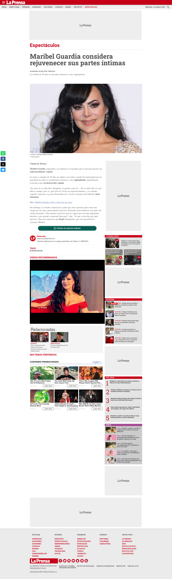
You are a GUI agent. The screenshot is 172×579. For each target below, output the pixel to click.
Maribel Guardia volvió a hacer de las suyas (53, 202)
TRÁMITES (81, 553)
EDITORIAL (104, 539)
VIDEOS (80, 551)
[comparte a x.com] (3, 164)
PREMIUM (81, 535)
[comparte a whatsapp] (3, 153)
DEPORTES (59, 539)
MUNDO (35, 548)
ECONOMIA (36, 544)
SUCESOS (36, 546)
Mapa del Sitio (133, 566)
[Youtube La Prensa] (73, 560)
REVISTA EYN (127, 551)
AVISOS (80, 556)
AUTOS (57, 553)
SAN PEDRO (37, 541)
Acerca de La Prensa (67, 566)
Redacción (51, 71)
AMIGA (57, 546)
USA (34, 551)
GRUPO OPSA (127, 535)
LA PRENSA (126, 539)
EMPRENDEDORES (62, 544)
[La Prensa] (40, 561)
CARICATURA (105, 544)
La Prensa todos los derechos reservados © (43, 567)
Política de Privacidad (85, 566)
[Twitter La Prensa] (65, 560)
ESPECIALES (82, 544)
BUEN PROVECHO (129, 548)
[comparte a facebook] (3, 159)
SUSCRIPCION (127, 553)
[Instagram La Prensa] (69, 560)
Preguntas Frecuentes (67, 568)
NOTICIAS (36, 535)
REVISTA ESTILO (129, 546)
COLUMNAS (104, 541)
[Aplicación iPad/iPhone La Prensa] (78, 560)
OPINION (103, 535)
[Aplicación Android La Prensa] (82, 560)
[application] (67, 292)
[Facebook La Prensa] (60, 560)
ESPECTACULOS (61, 541)
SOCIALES (59, 548)
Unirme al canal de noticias (69, 228)
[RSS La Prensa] (86, 560)
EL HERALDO (127, 541)
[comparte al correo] (3, 170)
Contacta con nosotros (105, 566)
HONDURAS (37, 539)
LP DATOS (81, 548)
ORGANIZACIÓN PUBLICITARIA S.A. (43, 572)
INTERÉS (58, 535)
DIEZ (124, 544)
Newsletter (120, 566)
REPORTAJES (82, 546)
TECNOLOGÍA (60, 551)
